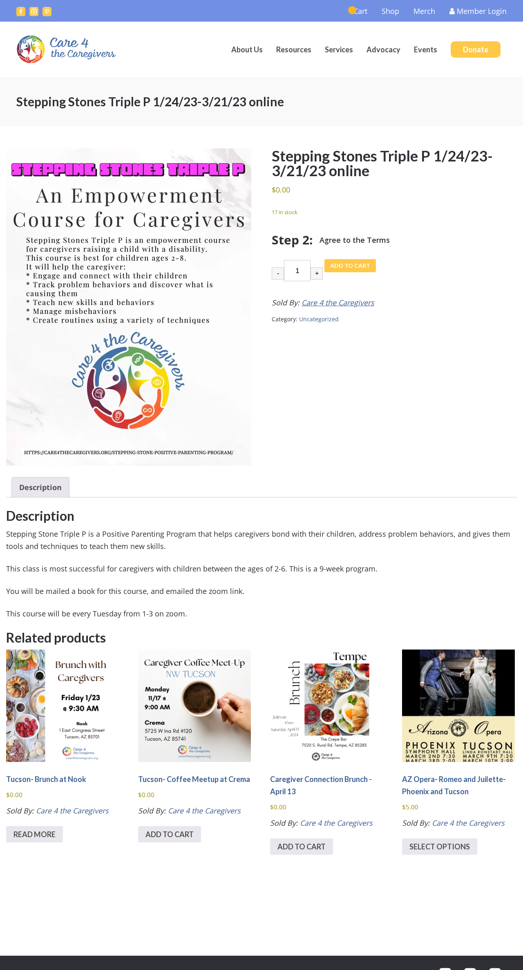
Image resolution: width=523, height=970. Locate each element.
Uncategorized (319, 319)
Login (482, 11)
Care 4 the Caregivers (67, 49)
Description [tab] (40, 487)
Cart (360, 11)
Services (339, 49)
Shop (390, 11)
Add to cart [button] (169, 834)
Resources (293, 49)
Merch (424, 11)
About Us (247, 49)
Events (425, 49)
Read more (34, 834)
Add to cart (350, 265)
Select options (439, 846)
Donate (475, 49)
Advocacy (383, 49)
